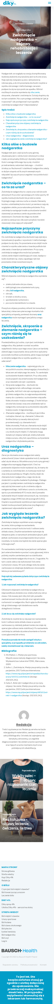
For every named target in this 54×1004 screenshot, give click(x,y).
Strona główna (8, 871)
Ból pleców (7, 928)
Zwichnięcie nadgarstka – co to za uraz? (23, 117)
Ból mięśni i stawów (24, 23)
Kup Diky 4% (7, 877)
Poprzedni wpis (29, 770)
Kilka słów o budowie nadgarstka (21, 114)
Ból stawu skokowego (11, 925)
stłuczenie (35, 92)
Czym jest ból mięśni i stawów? (15, 889)
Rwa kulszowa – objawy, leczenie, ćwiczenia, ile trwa (17, 823)
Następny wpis (9, 814)
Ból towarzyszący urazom (13, 892)
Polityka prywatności (28, 965)
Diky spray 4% (8, 904)
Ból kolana (6, 922)
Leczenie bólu (8, 895)
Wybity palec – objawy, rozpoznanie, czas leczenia (22, 782)
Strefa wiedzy (8, 874)
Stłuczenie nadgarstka (16, 366)
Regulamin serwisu (10, 965)
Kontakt (43, 965)
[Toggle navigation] (50, 3)
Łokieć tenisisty (9, 931)
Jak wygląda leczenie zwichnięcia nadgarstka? (26, 138)
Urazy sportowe (9, 919)
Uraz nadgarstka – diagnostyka (20, 135)
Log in (4, 941)
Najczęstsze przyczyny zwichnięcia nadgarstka (27, 120)
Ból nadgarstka (24, 30)
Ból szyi (5, 938)
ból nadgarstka (17, 290)
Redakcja (24, 725)
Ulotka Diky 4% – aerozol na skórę (17, 907)
